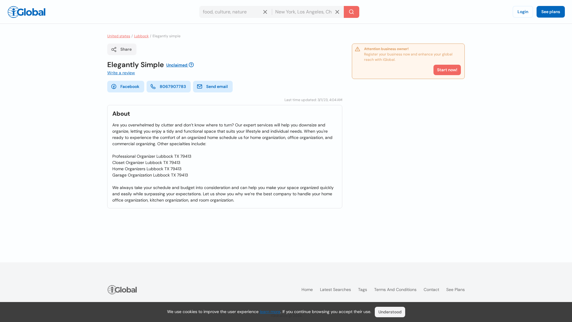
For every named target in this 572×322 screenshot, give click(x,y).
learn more (270, 311)
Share (126, 49)
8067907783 (173, 86)
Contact (431, 289)
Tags (362, 289)
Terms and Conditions (395, 289)
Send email (217, 86)
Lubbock (141, 36)
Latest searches (335, 289)
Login (522, 11)
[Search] (351, 12)
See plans (550, 11)
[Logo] (26, 12)
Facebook (129, 86)
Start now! (447, 69)
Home (307, 289)
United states (118, 36)
